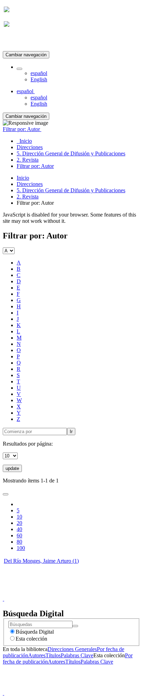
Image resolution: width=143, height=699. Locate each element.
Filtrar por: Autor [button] (22, 129)
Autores (36, 655)
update (12, 468)
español (39, 73)
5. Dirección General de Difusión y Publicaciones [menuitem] (71, 153)
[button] (19, 69)
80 (19, 542)
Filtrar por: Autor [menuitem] (35, 166)
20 (19, 523)
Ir (71, 431)
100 (21, 548)
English (39, 79)
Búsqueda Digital (35, 632)
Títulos (53, 655)
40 (19, 529)
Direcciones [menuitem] (30, 147)
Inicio (23, 178)
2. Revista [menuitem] (28, 160)
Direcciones (30, 184)
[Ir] (75, 626)
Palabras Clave (77, 655)
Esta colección (31, 639)
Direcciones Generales (72, 649)
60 (19, 535)
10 (19, 517)
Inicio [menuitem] (24, 141)
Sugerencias (83, 592)
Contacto (56, 592)
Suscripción (17, 41)
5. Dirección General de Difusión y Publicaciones (71, 190)
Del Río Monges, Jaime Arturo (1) (41, 561)
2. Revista (28, 197)
